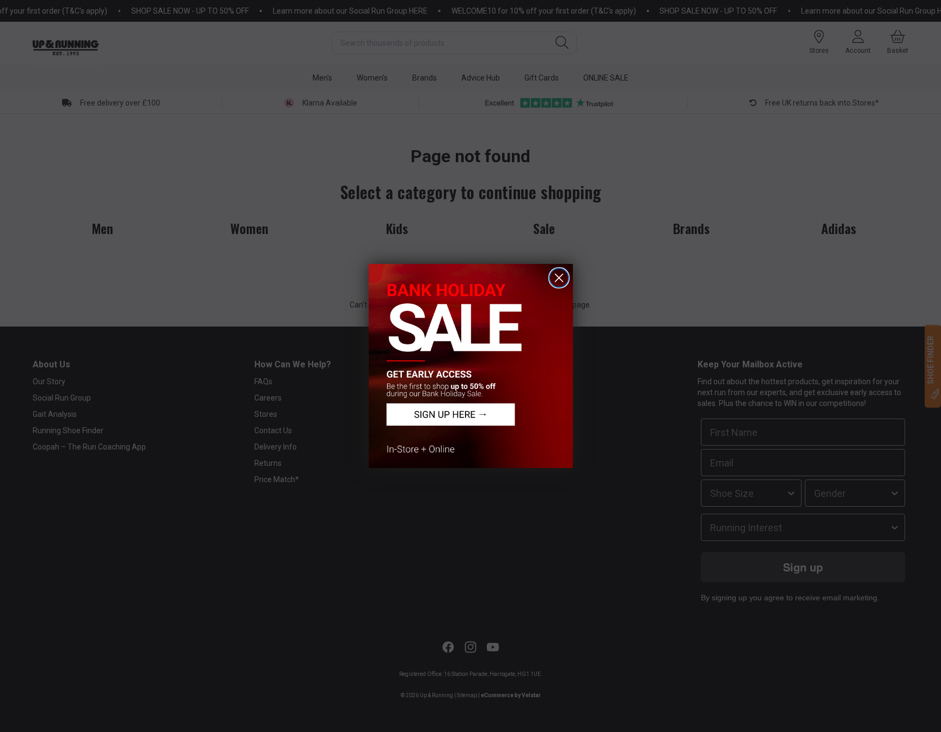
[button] (471, 366)
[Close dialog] (559, 277)
